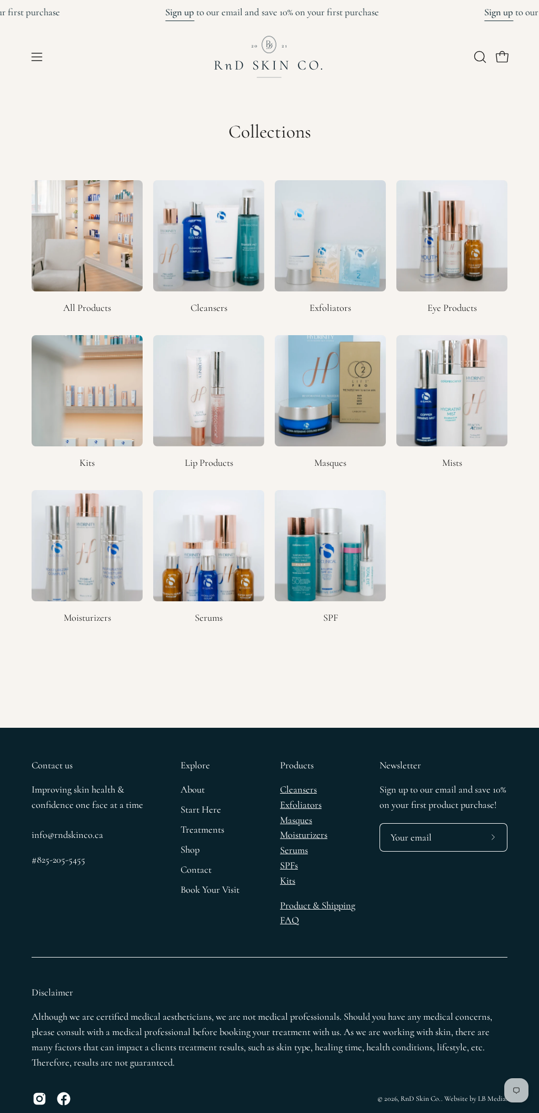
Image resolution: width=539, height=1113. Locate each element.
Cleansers (298, 789)
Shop (190, 849)
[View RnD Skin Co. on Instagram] (39, 1099)
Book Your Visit (210, 889)
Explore (195, 765)
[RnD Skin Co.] (269, 57)
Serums (294, 850)
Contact (196, 869)
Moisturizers (303, 835)
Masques (296, 820)
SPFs (289, 865)
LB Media (492, 1098)
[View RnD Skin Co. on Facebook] (64, 1099)
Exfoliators (301, 805)
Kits (287, 880)
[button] (479, 57)
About (193, 789)
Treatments (202, 829)
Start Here (201, 809)
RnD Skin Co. (421, 1098)
